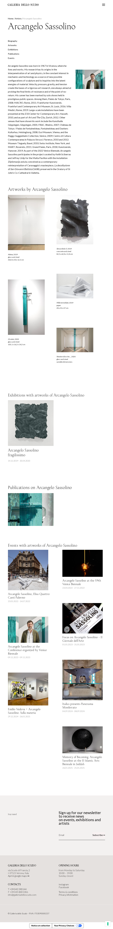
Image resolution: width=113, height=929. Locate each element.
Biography (12, 41)
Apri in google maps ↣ (18, 875)
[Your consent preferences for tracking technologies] (108, 924)
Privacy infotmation (68, 894)
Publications (13, 54)
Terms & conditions (68, 891)
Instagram (64, 884)
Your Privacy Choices (64, 925)
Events (11, 58)
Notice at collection (40, 925)
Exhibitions (13, 49)
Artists (18, 18)
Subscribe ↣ (99, 835)
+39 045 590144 (18, 889)
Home (10, 18)
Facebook (64, 887)
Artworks (12, 45)
